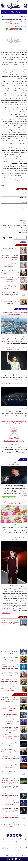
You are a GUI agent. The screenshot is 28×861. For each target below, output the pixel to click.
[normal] (4, 16)
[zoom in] (2, 16)
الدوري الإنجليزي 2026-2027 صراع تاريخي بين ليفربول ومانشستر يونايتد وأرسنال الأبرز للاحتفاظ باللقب (10, 782)
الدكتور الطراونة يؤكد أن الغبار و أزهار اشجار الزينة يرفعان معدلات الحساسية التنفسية (10, 259)
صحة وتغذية (24, 16)
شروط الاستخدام (23, 223)
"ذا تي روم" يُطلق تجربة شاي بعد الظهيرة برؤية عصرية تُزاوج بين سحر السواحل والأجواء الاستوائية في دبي (9, 683)
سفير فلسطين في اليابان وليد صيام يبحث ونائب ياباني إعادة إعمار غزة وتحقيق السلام (10, 730)
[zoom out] (7, 16)
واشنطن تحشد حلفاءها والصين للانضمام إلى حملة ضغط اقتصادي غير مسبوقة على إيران (10, 660)
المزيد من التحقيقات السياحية (8, 497)
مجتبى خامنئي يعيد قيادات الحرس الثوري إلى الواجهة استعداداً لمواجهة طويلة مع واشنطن (9, 708)
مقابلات (19, 16)
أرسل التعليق (23, 241)
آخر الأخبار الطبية (6, 612)
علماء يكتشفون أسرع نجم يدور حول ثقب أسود (14, 383)
